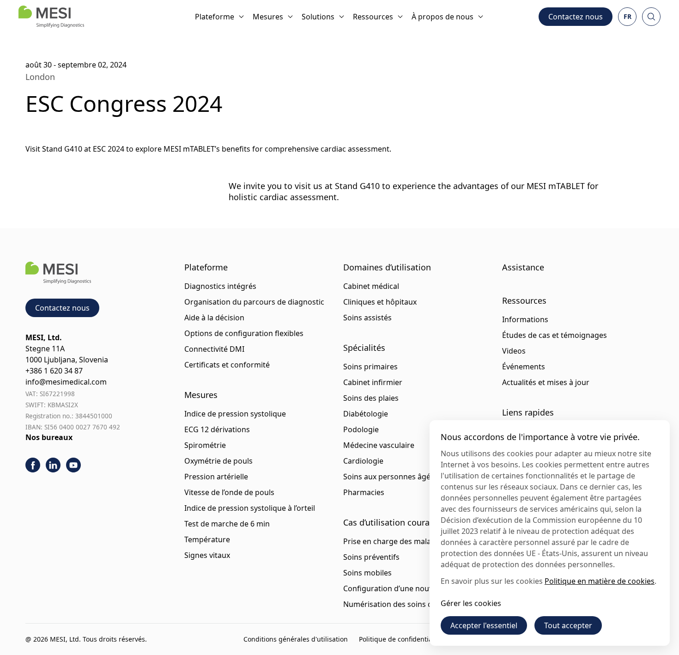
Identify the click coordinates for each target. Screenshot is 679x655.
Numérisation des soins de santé (400, 604)
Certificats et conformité (227, 365)
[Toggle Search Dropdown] (651, 16)
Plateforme (214, 17)
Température (207, 539)
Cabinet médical (371, 286)
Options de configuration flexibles (243, 333)
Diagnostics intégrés (220, 286)
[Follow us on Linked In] (53, 465)
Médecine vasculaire (378, 445)
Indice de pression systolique (235, 414)
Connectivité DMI (214, 349)
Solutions (318, 17)
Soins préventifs (371, 557)
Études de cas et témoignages (554, 335)
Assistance (523, 267)
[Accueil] (51, 17)
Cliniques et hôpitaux (380, 302)
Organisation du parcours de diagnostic (254, 302)
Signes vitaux (207, 555)
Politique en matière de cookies (600, 581)
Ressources (373, 17)
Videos (514, 351)
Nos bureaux (49, 437)
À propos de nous (442, 17)
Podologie (361, 429)
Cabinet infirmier (372, 382)
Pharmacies (363, 492)
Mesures (268, 17)
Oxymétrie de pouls (218, 461)
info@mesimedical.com (66, 382)
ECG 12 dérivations (217, 429)
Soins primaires (370, 366)
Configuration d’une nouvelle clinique (408, 588)
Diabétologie (365, 414)
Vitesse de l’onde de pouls (229, 492)
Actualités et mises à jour (545, 382)
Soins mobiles (367, 573)
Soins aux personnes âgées (390, 476)
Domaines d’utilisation (387, 267)
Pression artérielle (216, 476)
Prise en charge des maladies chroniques (415, 541)
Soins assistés (367, 317)
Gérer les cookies (471, 603)
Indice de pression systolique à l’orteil (249, 508)
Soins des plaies (371, 398)
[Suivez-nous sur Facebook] (32, 465)
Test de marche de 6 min (227, 524)
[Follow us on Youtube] (73, 465)
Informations (525, 319)
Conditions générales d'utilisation (295, 639)
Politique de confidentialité (400, 639)
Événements (523, 366)
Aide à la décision (214, 317)
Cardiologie (363, 461)
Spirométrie (205, 445)
